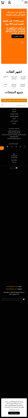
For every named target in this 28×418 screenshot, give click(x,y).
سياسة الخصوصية (9, 407)
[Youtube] (7, 146)
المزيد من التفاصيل (14, 409)
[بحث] (2, 105)
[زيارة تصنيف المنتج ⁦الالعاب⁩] (5, 79)
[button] (25, 2)
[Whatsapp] (12, 146)
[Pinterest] (16, 146)
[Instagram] (20, 146)
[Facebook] (25, 146)
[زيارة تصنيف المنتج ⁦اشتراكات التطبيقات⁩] (23, 79)
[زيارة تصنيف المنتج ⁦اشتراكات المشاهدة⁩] (14, 79)
